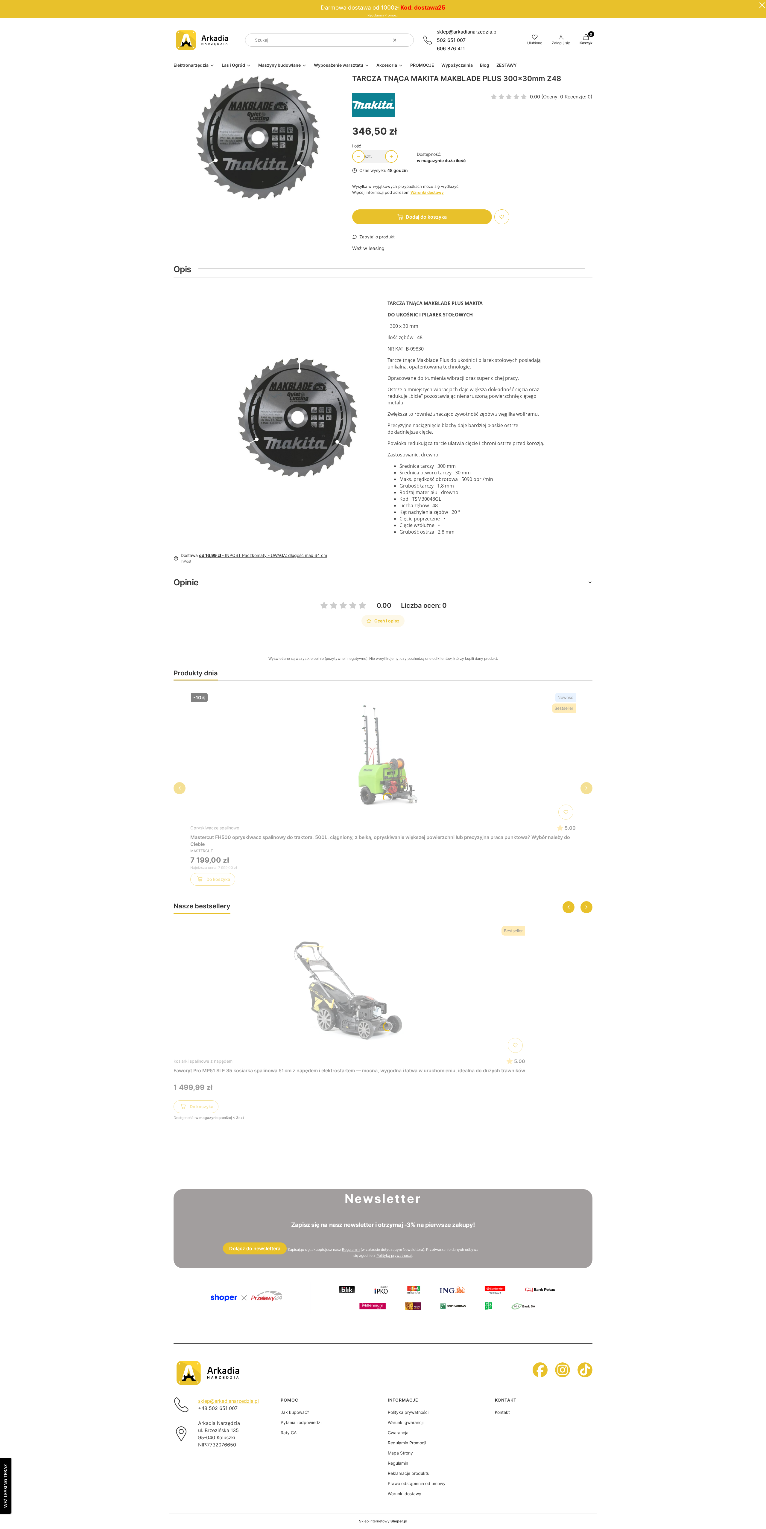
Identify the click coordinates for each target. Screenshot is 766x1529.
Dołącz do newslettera (254, 1248)
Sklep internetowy (383, 1521)
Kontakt (502, 1412)
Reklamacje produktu (408, 1473)
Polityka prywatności (408, 1412)
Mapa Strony (400, 1452)
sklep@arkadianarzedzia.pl (467, 32)
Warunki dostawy (404, 1493)
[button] (407, 40)
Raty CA (289, 1432)
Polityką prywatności (394, 1255)
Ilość (356, 145)
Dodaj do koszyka (426, 217)
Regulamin (351, 1249)
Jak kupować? (295, 1412)
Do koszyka (218, 879)
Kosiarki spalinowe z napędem (203, 1061)
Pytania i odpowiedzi (301, 1422)
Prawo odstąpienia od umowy (417, 1483)
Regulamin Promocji (383, 15)
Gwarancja (398, 1432)
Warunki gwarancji (405, 1422)
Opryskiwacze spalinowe (214, 827)
